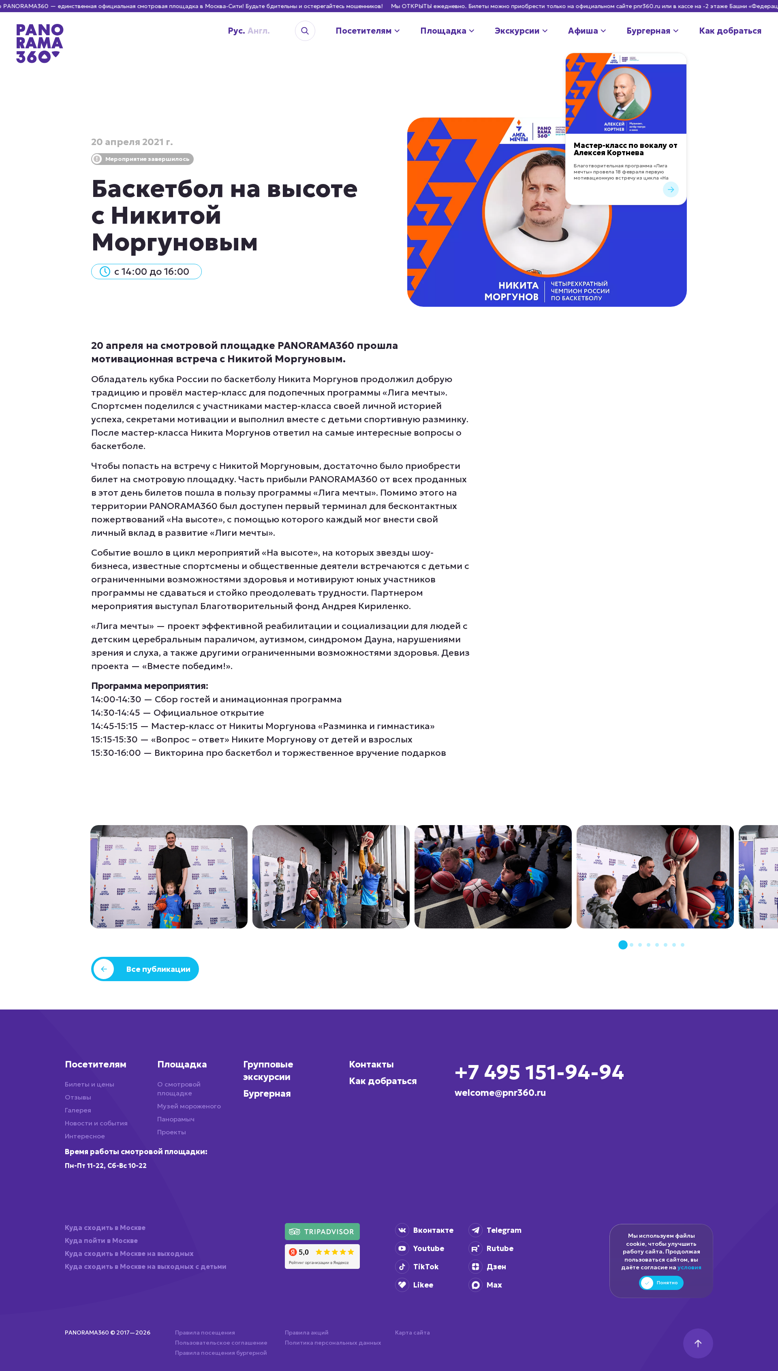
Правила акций (307, 1332)
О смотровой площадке (179, 1088)
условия (689, 1267)
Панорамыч (175, 1119)
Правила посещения (205, 1332)
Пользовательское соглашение (221, 1342)
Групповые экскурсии (268, 1070)
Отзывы (78, 1097)
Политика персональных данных (333, 1342)
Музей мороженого (189, 1106)
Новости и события (96, 1123)
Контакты (371, 1064)
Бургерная (267, 1093)
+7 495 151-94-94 (539, 1072)
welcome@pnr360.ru (500, 1092)
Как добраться (383, 1081)
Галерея (78, 1110)
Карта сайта (412, 1332)
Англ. (246, 31)
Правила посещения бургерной (221, 1352)
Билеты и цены (89, 1084)
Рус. (230, 31)
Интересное (85, 1136)
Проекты (171, 1132)
